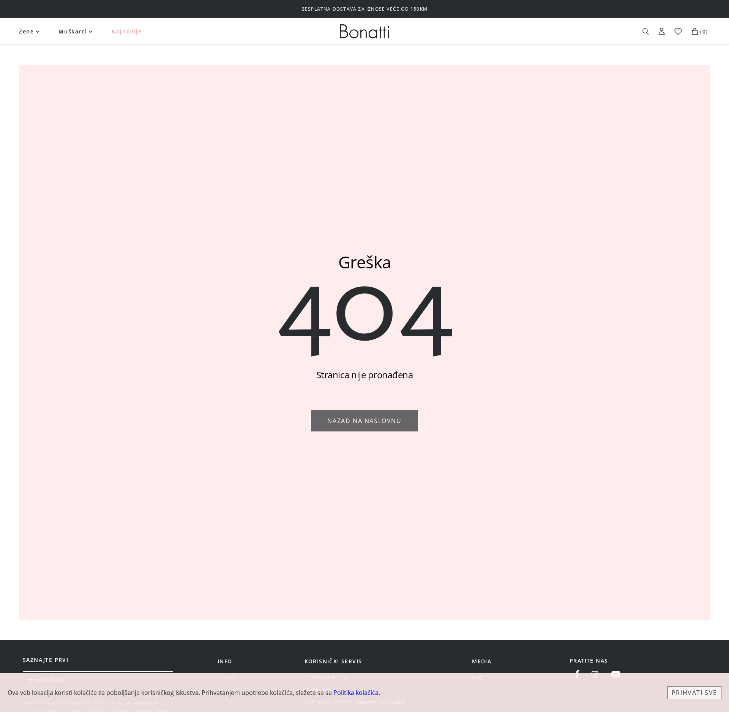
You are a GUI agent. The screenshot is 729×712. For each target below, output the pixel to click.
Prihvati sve (694, 692)
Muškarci (72, 31)
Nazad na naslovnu (364, 421)
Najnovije (127, 31)
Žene (26, 31)
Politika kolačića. (356, 692)
